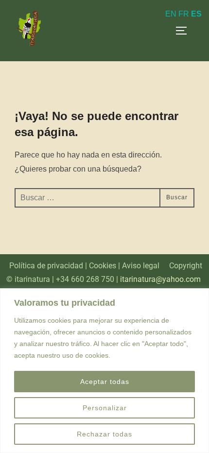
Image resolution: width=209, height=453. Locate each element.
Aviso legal (140, 265)
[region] (104, 370)
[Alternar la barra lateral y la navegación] (184, 30)
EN (170, 14)
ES (196, 14)
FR (183, 14)
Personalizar (105, 408)
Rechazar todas (104, 434)
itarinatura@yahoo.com (161, 279)
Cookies (102, 265)
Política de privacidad (46, 265)
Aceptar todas (104, 381)
